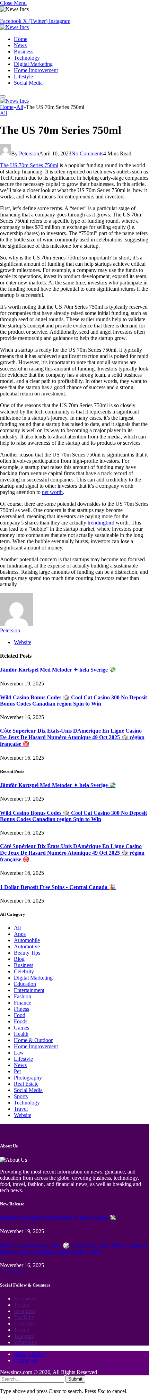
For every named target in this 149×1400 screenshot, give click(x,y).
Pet (17, 1071)
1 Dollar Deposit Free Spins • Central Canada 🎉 (58, 887)
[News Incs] (14, 27)
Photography (28, 1078)
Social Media (28, 83)
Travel (21, 1109)
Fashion (22, 996)
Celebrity (24, 971)
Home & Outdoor (33, 1040)
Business (23, 51)
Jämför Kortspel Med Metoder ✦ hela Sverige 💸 (58, 670)
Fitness (21, 1009)
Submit (75, 1379)
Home (20, 39)
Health (21, 1034)
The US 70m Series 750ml (29, 165)
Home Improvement (36, 70)
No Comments (87, 153)
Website (22, 1115)
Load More (12, 1271)
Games (21, 1028)
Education (25, 984)
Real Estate (26, 1084)
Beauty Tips (27, 953)
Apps (20, 934)
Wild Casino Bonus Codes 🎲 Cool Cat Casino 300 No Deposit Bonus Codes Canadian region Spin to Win (73, 700)
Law (19, 1053)
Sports (21, 1096)
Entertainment (29, 990)
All (3, 113)
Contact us (25, 1360)
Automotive (27, 946)
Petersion (29, 153)
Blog (19, 959)
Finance (22, 1003)
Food (19, 1015)
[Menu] (3, 96)
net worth (52, 492)
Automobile (27, 940)
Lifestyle (23, 76)
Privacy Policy (30, 1354)
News (20, 45)
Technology (27, 58)
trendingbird (101, 523)
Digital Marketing (33, 64)
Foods (20, 1021)
